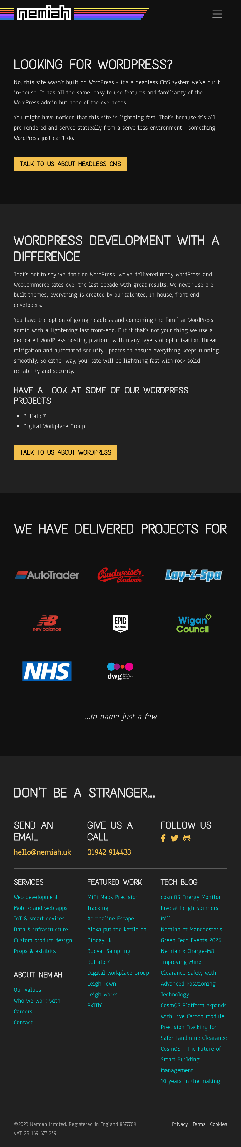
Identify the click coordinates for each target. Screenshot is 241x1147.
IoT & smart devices (39, 918)
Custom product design (43, 940)
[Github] (188, 839)
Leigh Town (101, 983)
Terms (199, 1124)
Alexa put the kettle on (117, 929)
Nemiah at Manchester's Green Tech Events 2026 (191, 934)
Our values (27, 990)
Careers (23, 1011)
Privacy (180, 1124)
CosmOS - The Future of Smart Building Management (191, 1060)
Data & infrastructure (41, 929)
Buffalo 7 (98, 962)
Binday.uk (99, 940)
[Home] (44, 14)
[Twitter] (175, 839)
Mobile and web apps (41, 908)
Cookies (218, 1124)
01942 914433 (109, 852)
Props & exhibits (35, 951)
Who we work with (37, 1000)
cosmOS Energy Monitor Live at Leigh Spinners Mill (191, 908)
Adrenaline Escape (110, 918)
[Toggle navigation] (217, 14)
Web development (36, 897)
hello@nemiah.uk (42, 852)
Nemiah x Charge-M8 (187, 951)
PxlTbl (95, 1005)
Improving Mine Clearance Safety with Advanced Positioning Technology (188, 978)
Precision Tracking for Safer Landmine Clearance (194, 1032)
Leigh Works (102, 994)
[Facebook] (164, 839)
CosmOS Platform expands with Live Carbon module (194, 1010)
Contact (23, 1022)
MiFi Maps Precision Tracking (113, 902)
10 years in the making (190, 1081)
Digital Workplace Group (118, 973)
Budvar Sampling (108, 951)
